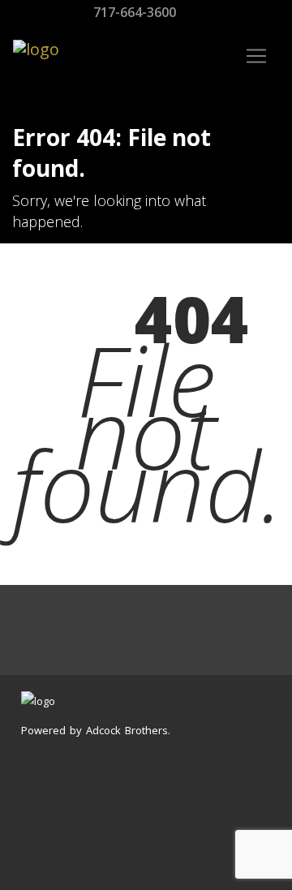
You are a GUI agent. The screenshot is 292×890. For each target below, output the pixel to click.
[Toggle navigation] (256, 56)
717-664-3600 (133, 12)
